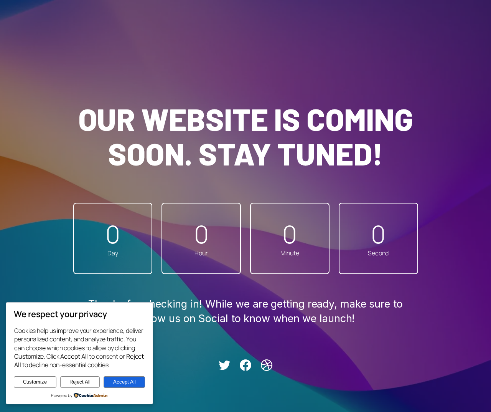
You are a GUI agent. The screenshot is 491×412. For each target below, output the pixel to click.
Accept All (124, 382)
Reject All (80, 382)
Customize (35, 382)
